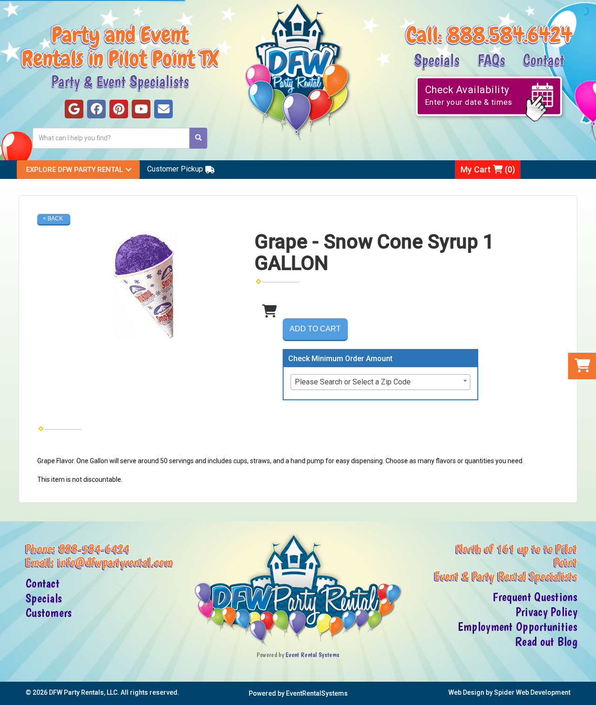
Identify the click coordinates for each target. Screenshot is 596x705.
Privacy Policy (546, 611)
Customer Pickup (175, 168)
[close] (587, 692)
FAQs (491, 59)
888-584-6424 (94, 548)
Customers (49, 612)
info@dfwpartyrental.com (115, 561)
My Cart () (488, 169)
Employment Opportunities (517, 626)
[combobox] (380, 382)
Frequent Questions (535, 596)
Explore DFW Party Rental (74, 169)
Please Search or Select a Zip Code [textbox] (353, 381)
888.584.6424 (509, 34)
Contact (543, 59)
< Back (53, 218)
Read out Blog (546, 641)
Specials (437, 59)
